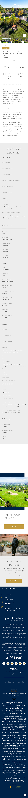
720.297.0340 (8, 603)
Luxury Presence (14, 674)
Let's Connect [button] (14, 580)
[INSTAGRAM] (7, 663)
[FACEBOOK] (3, 663)
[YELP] (16, 663)
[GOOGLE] (20, 663)
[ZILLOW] (24, 663)
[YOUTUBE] (12, 663)
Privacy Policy (20, 682)
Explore (14, 526)
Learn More (19, 653)
